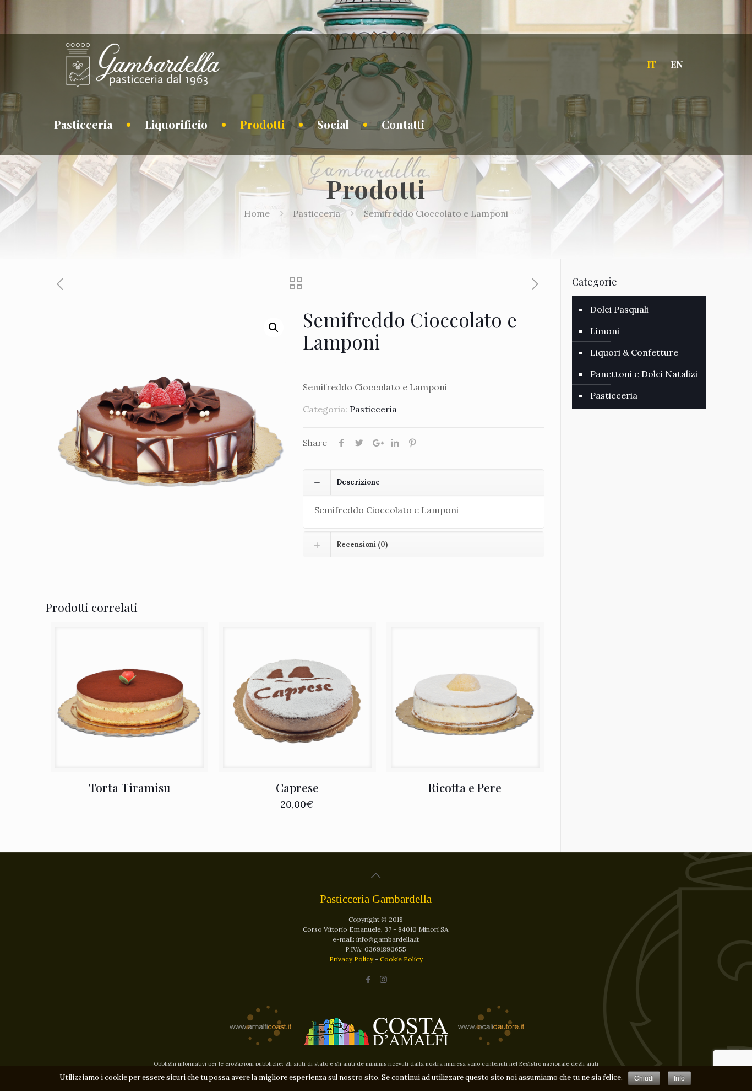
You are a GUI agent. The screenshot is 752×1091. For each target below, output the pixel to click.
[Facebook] (368, 979)
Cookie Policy (401, 959)
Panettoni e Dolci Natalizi (643, 373)
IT (651, 64)
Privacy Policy (352, 959)
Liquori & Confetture (634, 352)
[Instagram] (383, 979)
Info (679, 1078)
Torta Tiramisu (129, 787)
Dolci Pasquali (619, 309)
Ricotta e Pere (465, 787)
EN (677, 64)
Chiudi (644, 1078)
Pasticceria (316, 213)
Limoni (604, 330)
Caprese (297, 787)
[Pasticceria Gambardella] (142, 64)
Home (257, 213)
